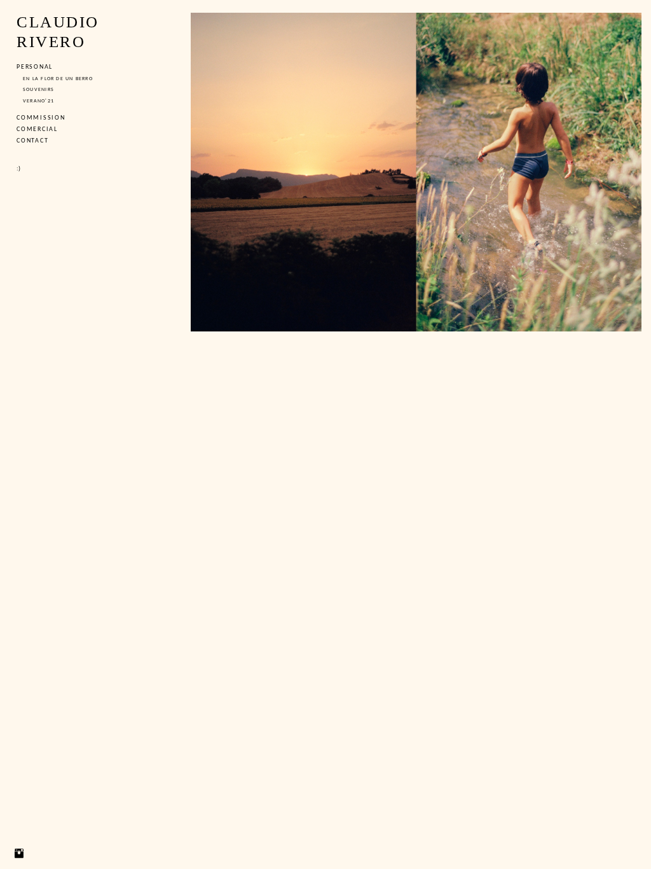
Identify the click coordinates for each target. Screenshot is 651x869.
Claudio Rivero (58, 32)
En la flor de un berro (58, 78)
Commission (41, 118)
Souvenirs (38, 89)
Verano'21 (38, 101)
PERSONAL (35, 67)
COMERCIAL (37, 129)
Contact (32, 140)
